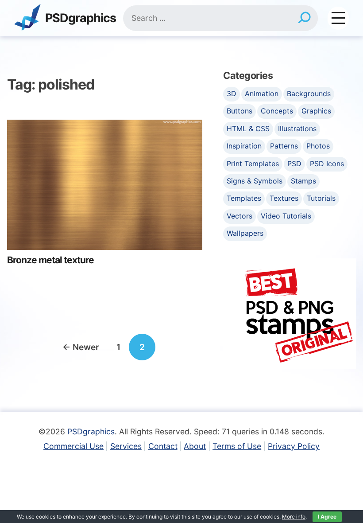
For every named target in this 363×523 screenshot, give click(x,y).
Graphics (316, 110)
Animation (261, 93)
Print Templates (253, 163)
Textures (284, 198)
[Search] (304, 18)
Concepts (277, 110)
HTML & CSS (248, 128)
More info (293, 516)
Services (126, 446)
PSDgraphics (80, 18)
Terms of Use (236, 446)
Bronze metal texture (50, 259)
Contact (163, 446)
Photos (318, 145)
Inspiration (244, 145)
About (195, 446)
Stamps (303, 180)
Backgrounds (309, 93)
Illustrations (297, 128)
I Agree (327, 516)
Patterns (284, 145)
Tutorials (321, 198)
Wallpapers (245, 233)
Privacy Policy (294, 446)
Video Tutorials (286, 215)
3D (231, 93)
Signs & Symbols (254, 180)
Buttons (239, 110)
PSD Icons (327, 163)
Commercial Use (73, 446)
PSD (294, 163)
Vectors (239, 215)
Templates (244, 198)
